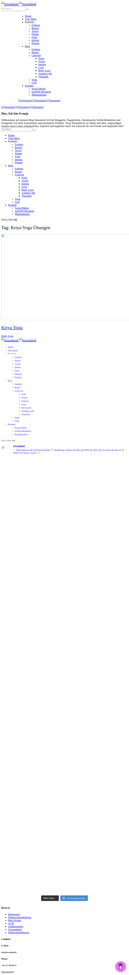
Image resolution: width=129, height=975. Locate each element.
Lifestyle (36, 55)
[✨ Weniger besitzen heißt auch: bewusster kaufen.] (96, 610)
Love (41, 67)
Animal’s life (45, 73)
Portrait (35, 43)
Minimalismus (39, 94)
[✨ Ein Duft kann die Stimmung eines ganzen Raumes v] (96, 671)
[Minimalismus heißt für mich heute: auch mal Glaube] (96, 483)
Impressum (14, 914)
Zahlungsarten (15, 926)
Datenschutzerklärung (19, 917)
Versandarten (15, 929)
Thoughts (43, 76)
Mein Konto (14, 920)
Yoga (34, 79)
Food (34, 37)
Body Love (44, 70)
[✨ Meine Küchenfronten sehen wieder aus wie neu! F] (32, 664)
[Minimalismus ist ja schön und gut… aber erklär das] (32, 548)
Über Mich (30, 19)
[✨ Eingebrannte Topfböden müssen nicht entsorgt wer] (32, 846)
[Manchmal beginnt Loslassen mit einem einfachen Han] (96, 557)
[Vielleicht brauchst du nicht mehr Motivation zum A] (32, 496)
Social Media (39, 88)
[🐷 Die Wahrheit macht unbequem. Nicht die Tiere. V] (96, 745)
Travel (35, 31)
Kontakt (29, 85)
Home (28, 16)
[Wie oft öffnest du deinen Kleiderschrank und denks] (32, 610)
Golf (34, 82)
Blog (27, 46)
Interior (35, 40)
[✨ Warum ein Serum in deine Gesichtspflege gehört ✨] (32, 758)
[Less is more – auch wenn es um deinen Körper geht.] (96, 855)
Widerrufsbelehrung (18, 932)
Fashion (36, 25)
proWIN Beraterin (41, 91)
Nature (35, 34)
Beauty (35, 28)
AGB (11, 923)
